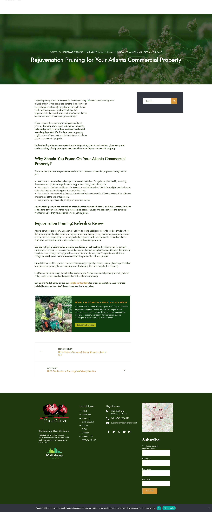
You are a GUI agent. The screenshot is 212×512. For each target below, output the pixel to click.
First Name (146, 459)
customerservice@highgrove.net (124, 423)
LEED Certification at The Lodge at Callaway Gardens (71, 370)
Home (84, 411)
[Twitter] (114, 432)
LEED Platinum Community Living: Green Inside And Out (82, 352)
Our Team (86, 415)
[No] (209, 508)
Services (86, 418)
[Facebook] (109, 432)
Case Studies (88, 422)
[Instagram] (119, 432)
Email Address (148, 448)
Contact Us (87, 436)
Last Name (146, 469)
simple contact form (79, 282)
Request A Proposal (85, 324)
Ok (159, 508)
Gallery (85, 425)
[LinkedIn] (129, 432)
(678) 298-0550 (122, 418)
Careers (85, 433)
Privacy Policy (89, 440)
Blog (84, 429)
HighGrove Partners (72, 52)
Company (146, 479)
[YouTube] (124, 432)
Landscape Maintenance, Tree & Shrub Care (139, 52)
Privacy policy (169, 508)
